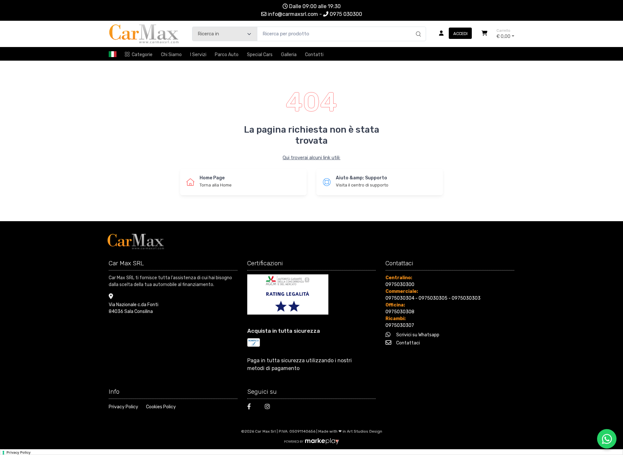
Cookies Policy (161, 407)
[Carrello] (484, 34)
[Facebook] (252, 407)
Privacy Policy (123, 407)
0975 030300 (346, 14)
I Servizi (198, 54)
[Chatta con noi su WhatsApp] (607, 439)
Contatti (314, 54)
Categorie (142, 54)
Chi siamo (171, 54)
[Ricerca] (417, 27)
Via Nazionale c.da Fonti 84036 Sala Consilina (133, 308)
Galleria (289, 54)
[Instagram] (270, 407)
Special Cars (260, 54)
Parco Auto (226, 54)
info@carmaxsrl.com (293, 14)
